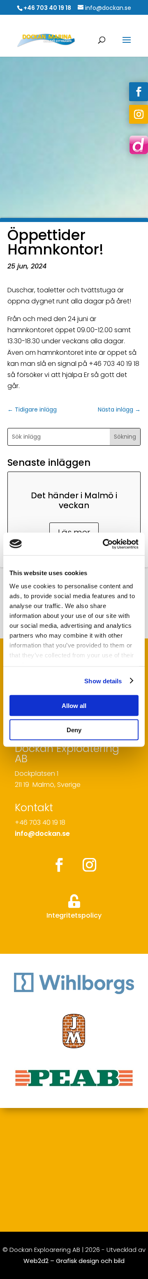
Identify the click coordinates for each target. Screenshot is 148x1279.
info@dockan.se (42, 833)
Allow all (74, 705)
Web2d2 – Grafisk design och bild (74, 1260)
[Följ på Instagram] (138, 114)
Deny (74, 729)
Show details (103, 680)
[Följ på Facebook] (138, 91)
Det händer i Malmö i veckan (74, 500)
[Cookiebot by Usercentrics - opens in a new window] (104, 544)
